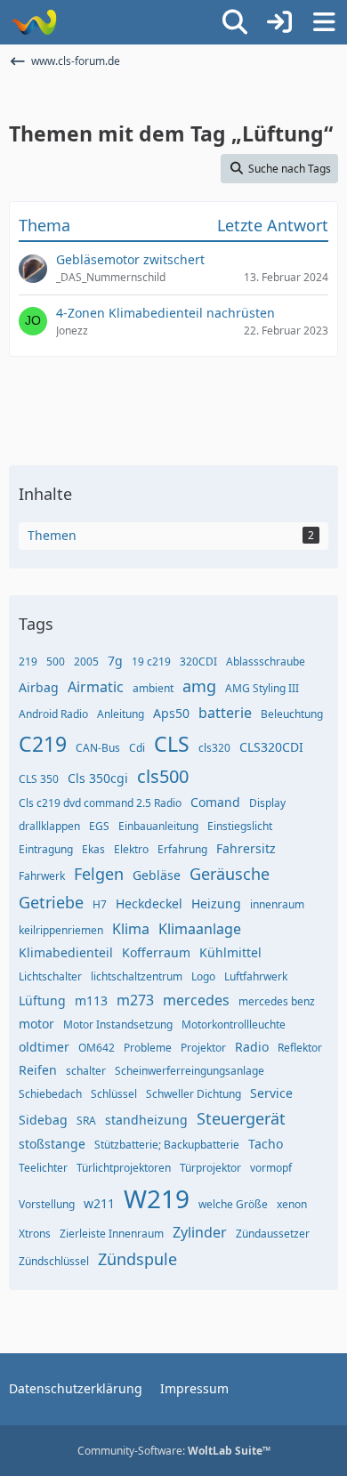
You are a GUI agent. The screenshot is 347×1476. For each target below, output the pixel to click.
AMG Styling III (262, 688)
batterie (225, 712)
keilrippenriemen (61, 930)
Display (267, 803)
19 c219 (151, 661)
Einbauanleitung (158, 826)
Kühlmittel (230, 952)
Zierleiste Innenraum (112, 1233)
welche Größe (233, 1204)
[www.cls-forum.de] (33, 22)
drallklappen (49, 826)
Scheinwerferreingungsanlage (189, 1070)
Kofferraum (156, 952)
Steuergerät (241, 1118)
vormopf (271, 1167)
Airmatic (96, 687)
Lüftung (42, 1000)
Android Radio (53, 714)
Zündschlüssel (54, 1261)
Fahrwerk (42, 875)
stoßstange (52, 1143)
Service (271, 1093)
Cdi (137, 747)
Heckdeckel (149, 903)
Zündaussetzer (273, 1233)
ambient (153, 688)
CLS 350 (39, 778)
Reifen (38, 1069)
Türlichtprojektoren (124, 1167)
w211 (99, 1203)
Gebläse (157, 875)
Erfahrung (182, 849)
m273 (135, 1000)
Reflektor (300, 1047)
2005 (86, 661)
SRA (86, 1120)
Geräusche (230, 873)
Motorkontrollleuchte (234, 1024)
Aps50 (171, 713)
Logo (203, 976)
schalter (86, 1070)
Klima (130, 929)
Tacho (265, 1143)
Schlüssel (114, 1093)
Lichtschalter (50, 976)
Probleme (148, 1047)
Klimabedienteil (66, 952)
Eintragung (46, 849)
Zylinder (200, 1232)
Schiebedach (50, 1093)
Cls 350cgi (98, 778)
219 (28, 661)
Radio (252, 1046)
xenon (292, 1204)
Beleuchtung (292, 714)
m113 (91, 1000)
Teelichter (43, 1167)
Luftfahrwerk (255, 976)
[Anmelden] (279, 22)
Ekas (93, 849)
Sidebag (43, 1119)
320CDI (198, 661)
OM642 (96, 1047)
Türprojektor (210, 1167)
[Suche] (235, 22)
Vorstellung (47, 1204)
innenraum (277, 904)
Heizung (216, 903)
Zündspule (137, 1259)
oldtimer (44, 1046)
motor (36, 1023)
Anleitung (120, 714)
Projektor (203, 1047)
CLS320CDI (271, 746)
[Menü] (324, 22)
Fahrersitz (246, 848)
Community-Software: (173, 1450)
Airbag (39, 687)
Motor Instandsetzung (118, 1024)
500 (55, 661)
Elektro (131, 849)
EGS (99, 826)
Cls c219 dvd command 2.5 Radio (100, 803)
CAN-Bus (98, 747)
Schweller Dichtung (193, 1093)
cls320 (214, 747)
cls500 (163, 776)
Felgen (99, 873)
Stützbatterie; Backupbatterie (166, 1144)
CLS (172, 744)
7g (115, 660)
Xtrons (35, 1233)
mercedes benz (276, 1001)
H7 (100, 904)
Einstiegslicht (239, 826)
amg (199, 686)
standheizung (146, 1119)
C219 (43, 744)
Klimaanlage (199, 929)
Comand (215, 802)
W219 (157, 1198)
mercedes (196, 1000)
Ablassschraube (265, 661)
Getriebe (51, 902)
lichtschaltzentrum (136, 976)
